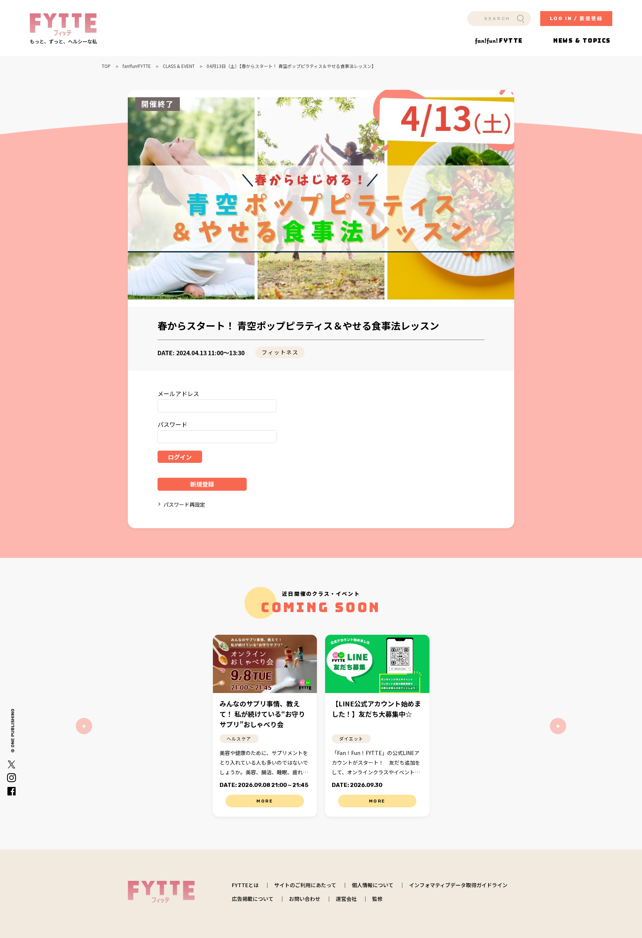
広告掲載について (252, 898)
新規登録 (202, 484)
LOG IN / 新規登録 (576, 18)
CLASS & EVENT (179, 66)
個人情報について (372, 885)
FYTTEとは (245, 885)
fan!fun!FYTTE (137, 66)
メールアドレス (178, 393)
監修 (377, 898)
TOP (106, 66)
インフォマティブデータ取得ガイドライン (458, 885)
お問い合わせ (304, 898)
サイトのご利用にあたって (305, 885)
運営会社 (346, 898)
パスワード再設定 (184, 504)
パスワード (172, 424)
